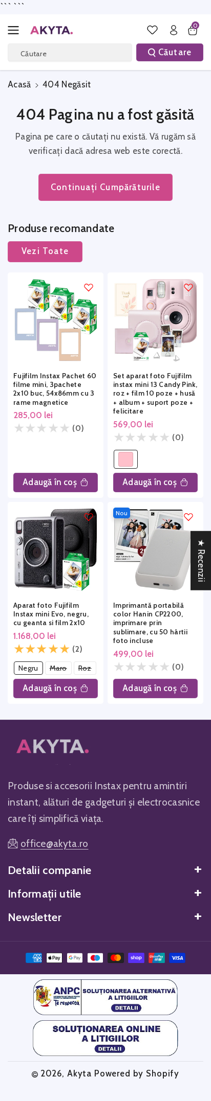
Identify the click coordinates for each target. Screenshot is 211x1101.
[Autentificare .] (173, 30)
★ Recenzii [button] (201, 560)
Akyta (79, 1073)
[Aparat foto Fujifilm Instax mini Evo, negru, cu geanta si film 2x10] (55, 550)
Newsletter (34, 917)
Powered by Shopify (136, 1073)
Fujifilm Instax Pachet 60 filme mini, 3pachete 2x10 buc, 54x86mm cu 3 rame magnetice (55, 389)
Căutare (175, 52)
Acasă (19, 84)
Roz (87, 669)
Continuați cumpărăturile (105, 187)
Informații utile (44, 893)
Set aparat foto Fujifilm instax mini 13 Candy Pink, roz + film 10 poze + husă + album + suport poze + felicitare (155, 394)
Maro (61, 669)
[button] (16, 30)
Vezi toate (45, 251)
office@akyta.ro (54, 843)
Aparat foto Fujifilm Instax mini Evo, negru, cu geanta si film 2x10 (51, 614)
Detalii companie (50, 870)
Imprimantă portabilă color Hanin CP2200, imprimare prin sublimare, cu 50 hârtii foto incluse (150, 623)
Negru (30, 669)
